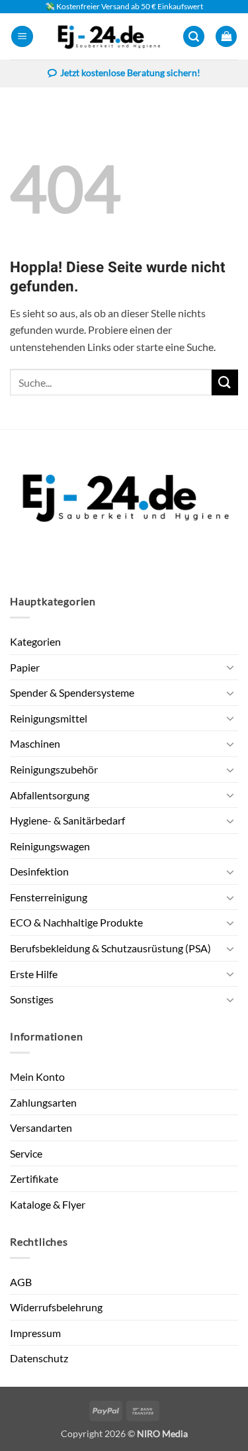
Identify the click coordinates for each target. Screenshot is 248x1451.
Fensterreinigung (48, 897)
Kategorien (35, 641)
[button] (22, 37)
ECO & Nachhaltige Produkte (76, 922)
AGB (21, 1282)
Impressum (35, 1332)
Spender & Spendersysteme (72, 692)
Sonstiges (32, 999)
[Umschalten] (230, 667)
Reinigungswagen (50, 846)
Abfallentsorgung (49, 795)
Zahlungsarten (43, 1102)
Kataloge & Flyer (47, 1204)
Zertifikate (34, 1178)
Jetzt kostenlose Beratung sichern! (130, 73)
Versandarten (41, 1127)
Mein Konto (37, 1076)
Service (26, 1153)
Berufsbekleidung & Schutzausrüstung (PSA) (110, 948)
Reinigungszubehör (54, 769)
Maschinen (35, 743)
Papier (25, 667)
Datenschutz (39, 1358)
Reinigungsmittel (48, 718)
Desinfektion (39, 871)
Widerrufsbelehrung (56, 1307)
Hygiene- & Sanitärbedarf (67, 820)
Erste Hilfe (34, 974)
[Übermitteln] (225, 382)
